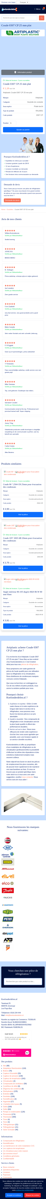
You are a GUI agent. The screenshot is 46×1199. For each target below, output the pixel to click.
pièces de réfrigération (29, 664)
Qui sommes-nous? (10, 1153)
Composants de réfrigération (13, 1141)
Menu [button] (38, 9)
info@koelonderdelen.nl (14, 1015)
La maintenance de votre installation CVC (19, 1146)
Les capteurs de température (14, 1148)
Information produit (24, 72)
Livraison (6, 1172)
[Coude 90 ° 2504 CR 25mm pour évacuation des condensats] (23, 473)
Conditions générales (11, 1156)
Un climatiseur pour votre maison (15, 1151)
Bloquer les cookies (32, 1195)
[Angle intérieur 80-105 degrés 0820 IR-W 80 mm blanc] (23, 580)
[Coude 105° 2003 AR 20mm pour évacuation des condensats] (23, 527)
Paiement (6, 1175)
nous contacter (27, 777)
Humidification (8, 1143)
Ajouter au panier (23, 130)
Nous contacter (8, 1167)
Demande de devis (12, 200)
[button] (22, 2)
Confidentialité (8, 1159)
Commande (7, 1177)
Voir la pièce (23, 514)
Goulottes (10, 209)
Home (3, 209)
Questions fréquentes (11, 1170)
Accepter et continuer (14, 1195)
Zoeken (41, 17)
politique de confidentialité (25, 1190)
